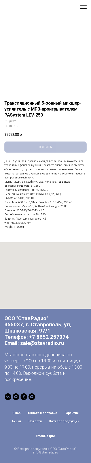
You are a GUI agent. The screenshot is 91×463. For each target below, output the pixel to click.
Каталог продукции (64, 421)
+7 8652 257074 (49, 337)
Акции (16, 421)
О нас (16, 413)
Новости (35, 421)
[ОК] (24, 396)
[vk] (8, 396)
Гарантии (72, 413)
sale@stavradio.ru (42, 343)
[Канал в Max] (16, 396)
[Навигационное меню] (83, 7)
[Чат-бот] (31, 396)
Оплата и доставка (42, 413)
